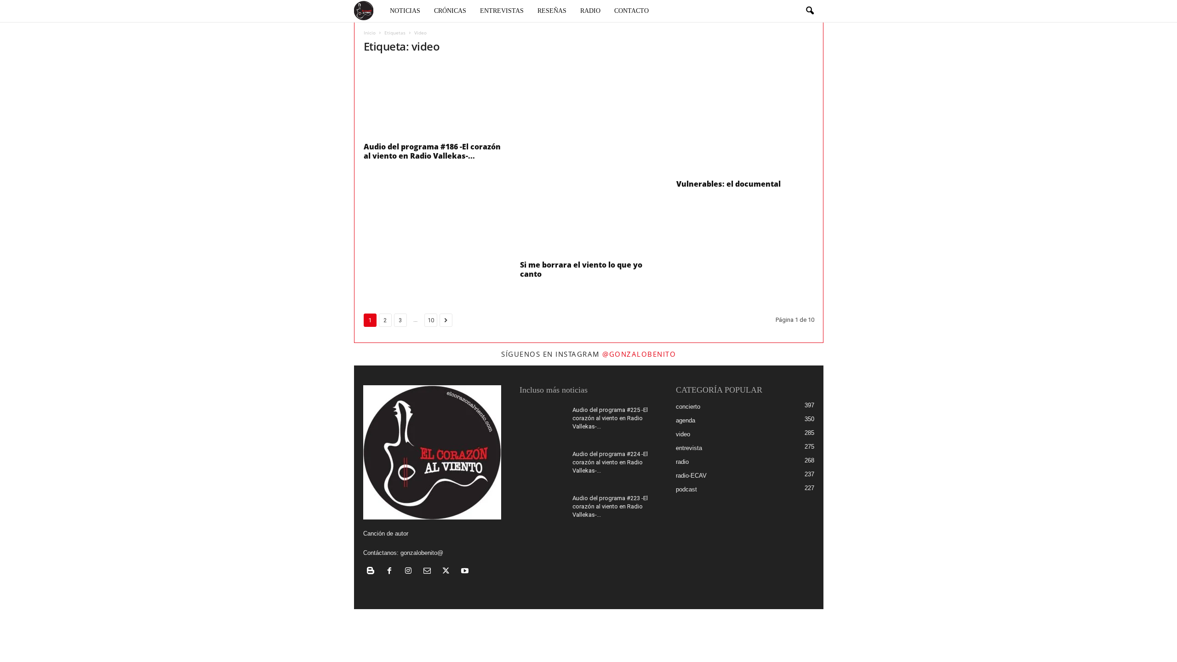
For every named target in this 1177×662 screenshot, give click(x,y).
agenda (685, 420)
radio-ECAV (691, 475)
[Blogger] (372, 571)
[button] (810, 11)
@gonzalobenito (639, 354)
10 (431, 320)
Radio (590, 10)
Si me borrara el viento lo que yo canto (581, 269)
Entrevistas (502, 10)
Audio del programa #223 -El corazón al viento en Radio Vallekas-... (610, 506)
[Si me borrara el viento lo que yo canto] (589, 159)
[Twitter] (448, 571)
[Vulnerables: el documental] (745, 118)
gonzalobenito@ (421, 552)
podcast (686, 489)
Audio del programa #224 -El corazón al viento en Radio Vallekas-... (610, 462)
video (683, 434)
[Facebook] (391, 571)
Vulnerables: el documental (728, 184)
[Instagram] (410, 571)
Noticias (405, 10)
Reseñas (551, 10)
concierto (688, 406)
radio (682, 461)
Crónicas (450, 10)
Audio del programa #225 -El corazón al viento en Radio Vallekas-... (610, 418)
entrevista (689, 448)
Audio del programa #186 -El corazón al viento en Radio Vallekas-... (432, 151)
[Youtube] (465, 571)
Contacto (631, 10)
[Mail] (429, 571)
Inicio (370, 32)
